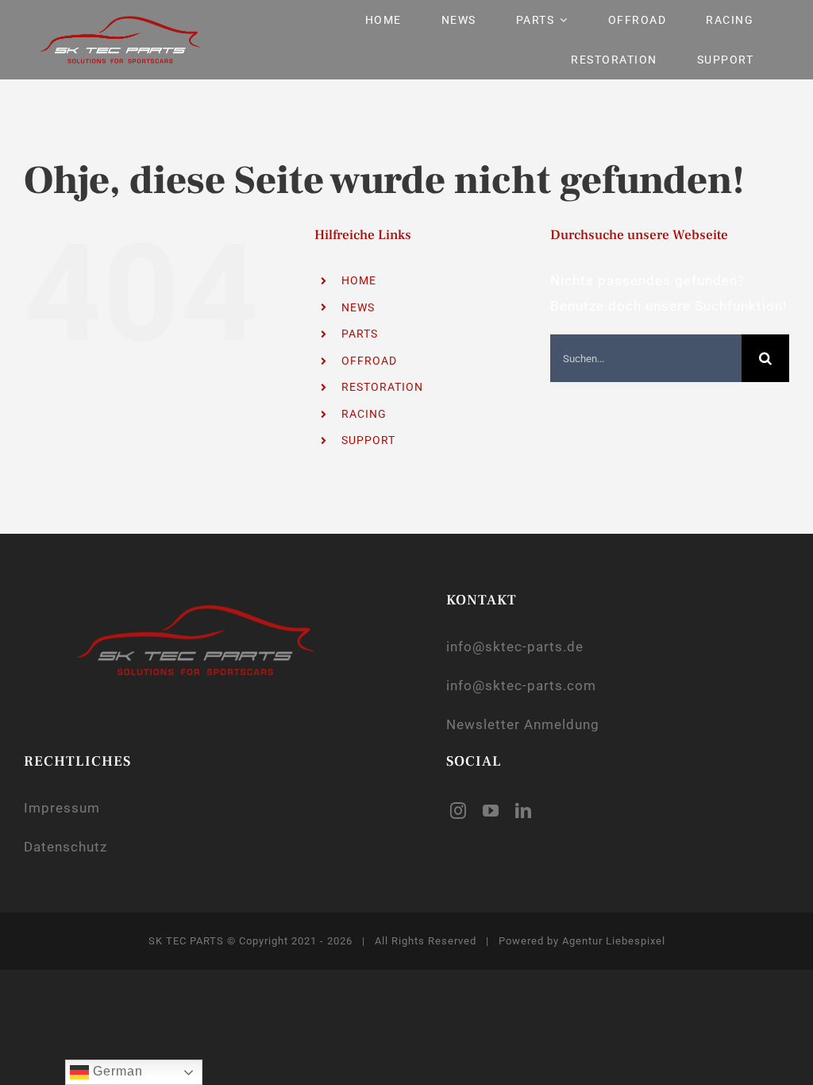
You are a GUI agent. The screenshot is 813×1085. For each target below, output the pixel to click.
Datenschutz (65, 847)
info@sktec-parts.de (515, 646)
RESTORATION (382, 386)
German (116, 1071)
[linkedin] (523, 811)
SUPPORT (368, 440)
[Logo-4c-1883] (120, 22)
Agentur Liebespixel (613, 941)
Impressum (62, 808)
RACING (364, 413)
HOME (358, 280)
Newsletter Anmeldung (522, 724)
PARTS (359, 333)
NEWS (358, 307)
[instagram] (458, 811)
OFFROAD (369, 360)
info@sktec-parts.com (521, 685)
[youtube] (491, 811)
